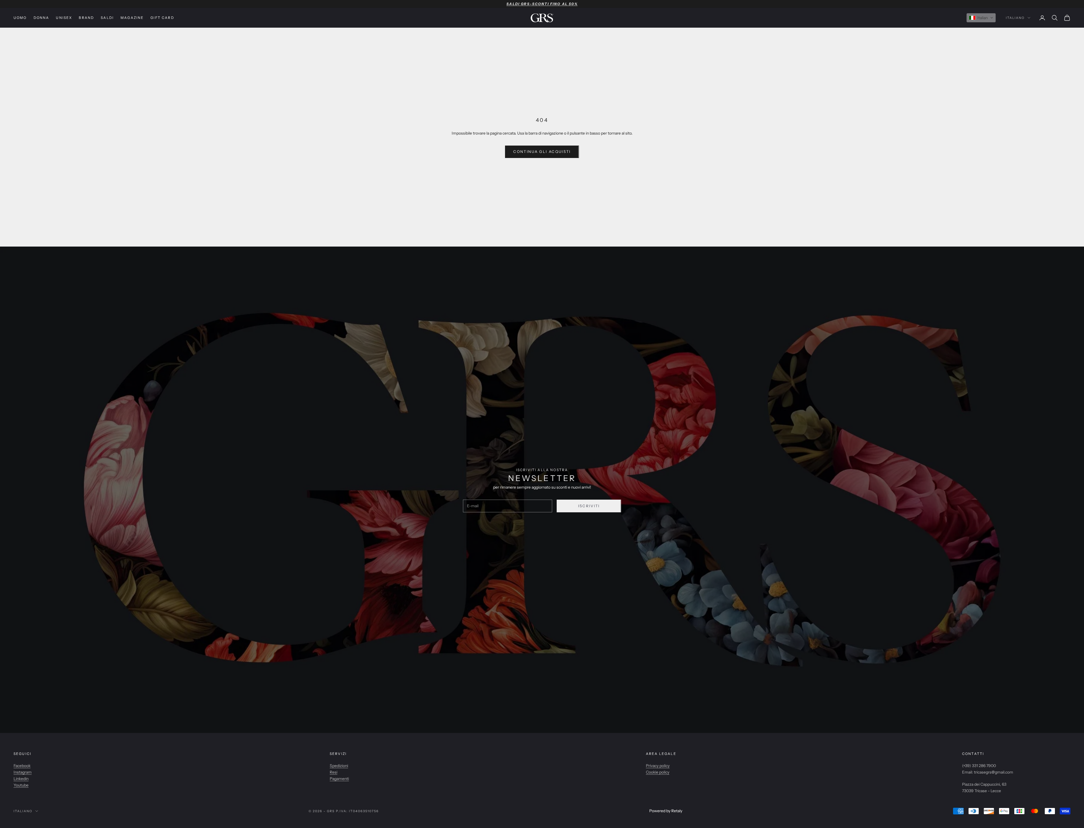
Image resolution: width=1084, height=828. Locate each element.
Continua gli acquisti (542, 151)
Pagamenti (339, 778)
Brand (86, 18)
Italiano (1015, 18)
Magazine (132, 18)
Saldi (107, 18)
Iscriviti (589, 506)
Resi (333, 772)
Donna (41, 18)
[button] (981, 17)
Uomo (20, 18)
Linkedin (21, 778)
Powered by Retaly (665, 810)
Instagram (23, 772)
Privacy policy (658, 765)
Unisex (64, 18)
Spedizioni (339, 765)
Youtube (21, 785)
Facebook (22, 765)
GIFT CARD (162, 18)
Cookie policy (657, 772)
